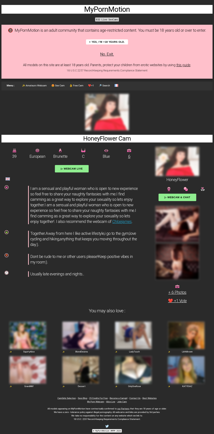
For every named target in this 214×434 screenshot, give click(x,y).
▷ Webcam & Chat (177, 197)
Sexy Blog (82, 398)
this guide (183, 65)
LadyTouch (134, 351)
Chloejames (122, 221)
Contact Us (134, 398)
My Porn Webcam (95, 401)
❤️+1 (91, 85)
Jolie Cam (122, 401)
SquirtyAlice (29, 351)
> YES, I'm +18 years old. (107, 42)
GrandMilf (29, 386)
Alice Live (110, 401)
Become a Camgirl (118, 398)
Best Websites (150, 398)
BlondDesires (81, 351)
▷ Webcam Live (72, 168)
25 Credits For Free (98, 398)
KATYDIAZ (187, 386)
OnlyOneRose (134, 386)
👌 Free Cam (76, 85)
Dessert (81, 386)
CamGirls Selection (67, 398)
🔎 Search (104, 85)
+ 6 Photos (177, 292)
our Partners (123, 408)
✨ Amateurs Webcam (34, 85)
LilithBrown (187, 351)
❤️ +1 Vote (177, 300)
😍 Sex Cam (58, 85)
